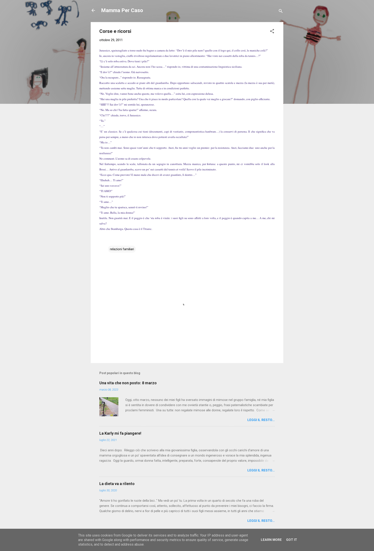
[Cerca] (280, 11)
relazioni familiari (122, 249)
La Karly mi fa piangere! (120, 433)
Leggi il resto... (261, 420)
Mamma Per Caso (122, 10)
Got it (291, 540)
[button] (272, 32)
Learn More (271, 540)
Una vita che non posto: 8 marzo (128, 383)
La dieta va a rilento (117, 483)
